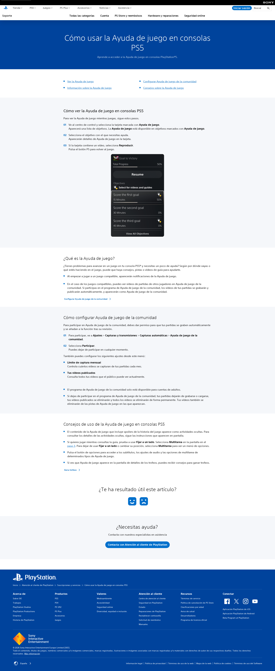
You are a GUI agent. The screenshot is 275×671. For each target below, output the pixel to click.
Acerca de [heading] (19, 593)
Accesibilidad (103, 602)
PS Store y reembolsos (128, 15)
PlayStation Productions (24, 611)
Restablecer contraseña (150, 615)
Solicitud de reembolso (150, 620)
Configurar (150, 81)
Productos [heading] (61, 593)
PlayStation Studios (22, 607)
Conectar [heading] (228, 593)
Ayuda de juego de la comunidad (176, 81)
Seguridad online (194, 15)
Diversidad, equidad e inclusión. (112, 611)
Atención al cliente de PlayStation (37, 585)
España (23, 663)
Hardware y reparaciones (163, 15)
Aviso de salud (188, 611)
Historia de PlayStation (23, 620)
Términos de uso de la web (181, 663)
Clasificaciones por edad (192, 607)
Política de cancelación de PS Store (197, 602)
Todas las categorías (81, 15)
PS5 (32, 7)
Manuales (143, 624)
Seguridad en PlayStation (150, 602)
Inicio (15, 585)
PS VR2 (58, 607)
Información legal (134, 663)
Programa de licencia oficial (194, 620)
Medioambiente (104, 598)
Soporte (7, 15)
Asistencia (123, 7)
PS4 (56, 602)
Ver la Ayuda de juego (80, 81)
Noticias (103, 7)
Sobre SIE (17, 598)
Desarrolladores (188, 615)
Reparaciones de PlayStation (152, 611)
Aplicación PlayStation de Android (239, 613)
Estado (142, 607)
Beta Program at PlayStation (236, 618)
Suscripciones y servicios (68, 585)
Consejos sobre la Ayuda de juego (163, 87)
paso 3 (71, 445)
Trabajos (17, 602)
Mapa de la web (203, 663)
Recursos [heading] (186, 593)
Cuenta (104, 15)
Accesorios (83, 7)
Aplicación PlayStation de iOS (236, 609)
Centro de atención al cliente (152, 598)
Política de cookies (222, 663)
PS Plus (64, 7)
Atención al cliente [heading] (150, 593)
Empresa (17, 615)
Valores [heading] (101, 593)
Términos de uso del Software (248, 663)
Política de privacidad (155, 663)
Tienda (16, 7)
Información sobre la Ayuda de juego (89, 87)
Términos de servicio (190, 598)
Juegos (46, 7)
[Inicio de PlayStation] (5, 8)
